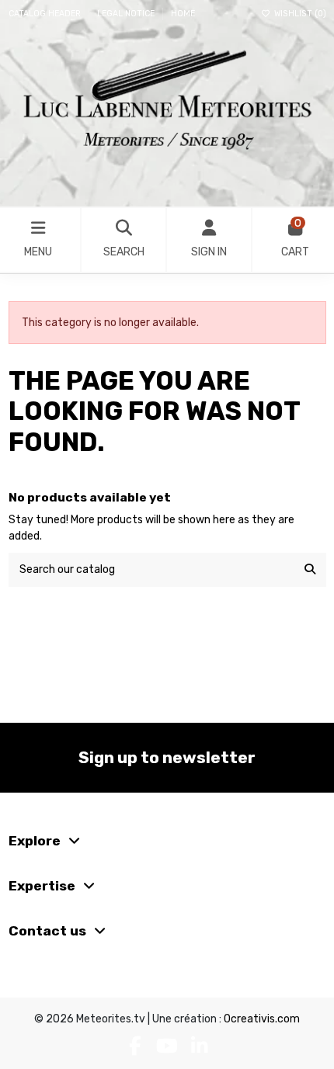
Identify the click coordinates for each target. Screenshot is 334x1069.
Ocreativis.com (262, 1019)
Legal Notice (127, 14)
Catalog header (46, 14)
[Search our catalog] (310, 569)
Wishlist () (298, 14)
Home (183, 14)
